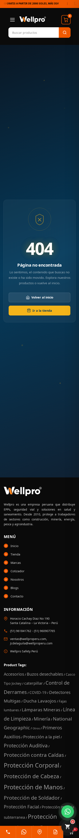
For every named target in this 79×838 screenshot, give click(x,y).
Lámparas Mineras (41, 710)
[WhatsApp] (24, 832)
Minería (42, 719)
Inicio (15, 546)
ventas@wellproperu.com (28, 639)
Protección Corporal (31, 765)
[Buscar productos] (65, 32)
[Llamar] (8, 832)
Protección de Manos (33, 787)
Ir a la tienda (42, 311)
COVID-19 (37, 692)
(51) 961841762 (20, 631)
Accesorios (14, 674)
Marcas (16, 562)
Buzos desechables (45, 674)
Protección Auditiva (26, 745)
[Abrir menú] (12, 20)
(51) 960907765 (44, 631)
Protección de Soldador (32, 797)
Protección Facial (21, 807)
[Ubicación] (39, 832)
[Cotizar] (55, 832)
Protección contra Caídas (34, 754)
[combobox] (29, 32)
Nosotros (17, 579)
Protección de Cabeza (31, 776)
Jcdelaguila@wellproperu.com (31, 643)
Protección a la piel (41, 737)
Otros (36, 728)
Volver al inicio (42, 298)
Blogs (15, 588)
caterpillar (33, 683)
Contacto (17, 596)
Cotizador (17, 571)
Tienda (15, 554)
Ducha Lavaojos (39, 701)
